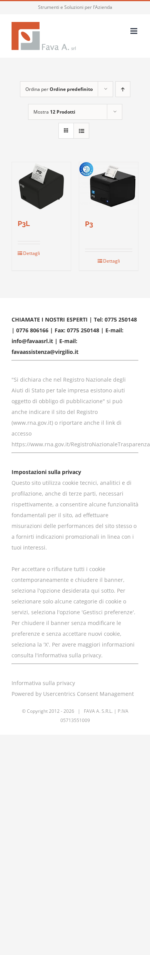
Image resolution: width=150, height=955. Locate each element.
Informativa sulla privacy (43, 683)
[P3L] (41, 186)
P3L (24, 223)
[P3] (108, 186)
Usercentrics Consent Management (88, 693)
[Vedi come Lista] (81, 130)
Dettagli (31, 253)
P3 (89, 224)
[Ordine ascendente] (122, 89)
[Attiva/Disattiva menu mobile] (134, 31)
